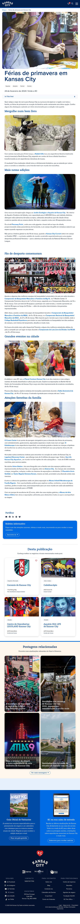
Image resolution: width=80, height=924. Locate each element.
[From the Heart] (40, 853)
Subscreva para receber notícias (61, 840)
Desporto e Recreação (13, 581)
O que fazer (48, 896)
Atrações (15, 86)
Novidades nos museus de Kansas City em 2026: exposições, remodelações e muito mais (55, 705)
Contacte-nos (49, 889)
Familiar (22, 86)
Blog (48, 885)
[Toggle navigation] (76, 4)
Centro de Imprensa (69, 882)
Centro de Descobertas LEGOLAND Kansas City (19, 625)
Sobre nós (49, 882)
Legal (60, 905)
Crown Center (48, 592)
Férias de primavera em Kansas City (19, 10)
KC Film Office (68, 899)
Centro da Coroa (12, 633)
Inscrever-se (11, 535)
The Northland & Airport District (16, 592)
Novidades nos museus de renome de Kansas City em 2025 (58, 765)
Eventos (29, 86)
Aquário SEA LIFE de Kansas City (52, 625)
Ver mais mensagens (39, 773)
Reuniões (69, 885)
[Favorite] (36, 560)
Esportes (8, 86)
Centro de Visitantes (48, 899)
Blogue (4, 10)
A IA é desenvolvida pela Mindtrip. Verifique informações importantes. (60, 908)
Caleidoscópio (50, 585)
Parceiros (69, 889)
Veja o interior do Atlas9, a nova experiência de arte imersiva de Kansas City (19, 763)
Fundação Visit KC (69, 896)
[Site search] (72, 3)
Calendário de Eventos (49, 892)
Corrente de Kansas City (19, 585)
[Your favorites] (68, 3)
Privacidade (75, 905)
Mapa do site (66, 905)
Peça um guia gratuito (19, 838)
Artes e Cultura (47, 581)
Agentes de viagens (69, 892)
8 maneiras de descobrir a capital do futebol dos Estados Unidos (18, 706)
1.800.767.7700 (29, 881)
